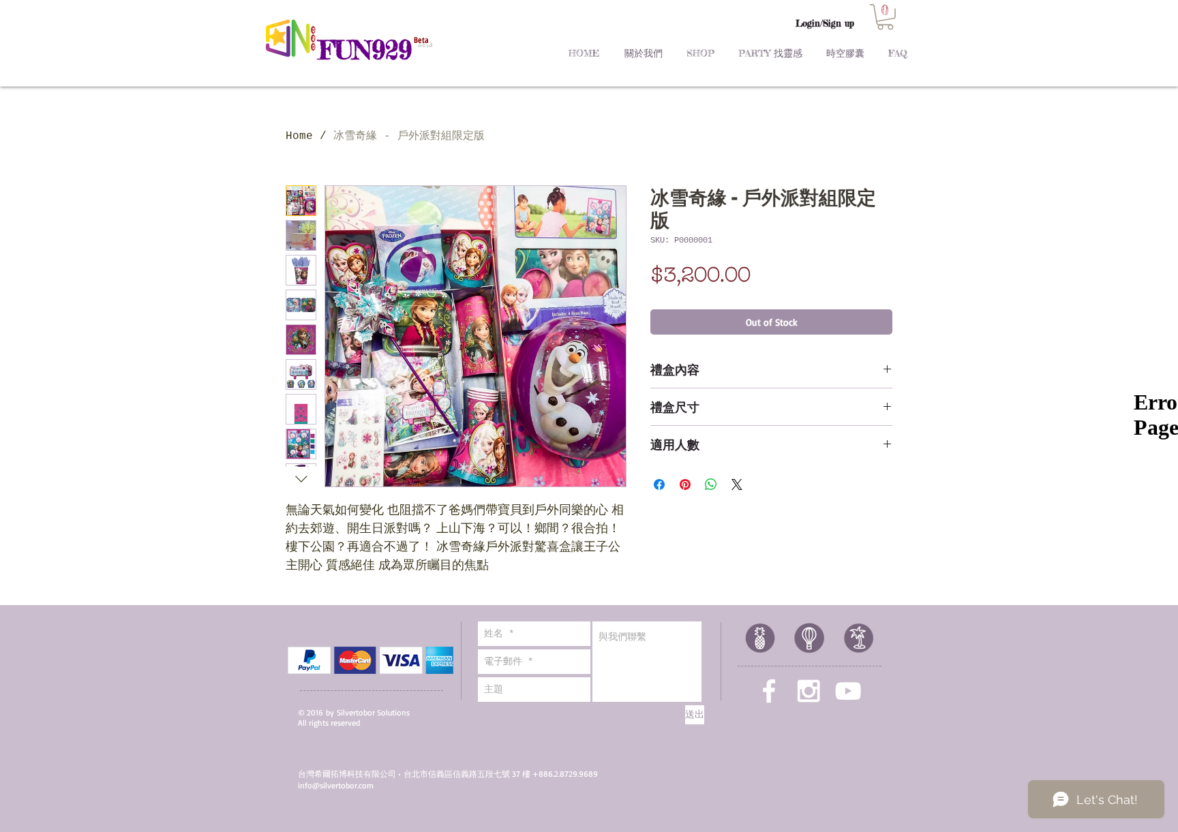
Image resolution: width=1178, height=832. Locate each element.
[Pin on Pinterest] (685, 484)
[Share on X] (737, 484)
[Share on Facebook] (659, 484)
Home (299, 136)
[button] (885, 17)
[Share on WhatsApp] (711, 484)
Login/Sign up (825, 23)
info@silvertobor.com (336, 785)
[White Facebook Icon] (769, 691)
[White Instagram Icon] (808, 691)
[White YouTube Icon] (848, 691)
